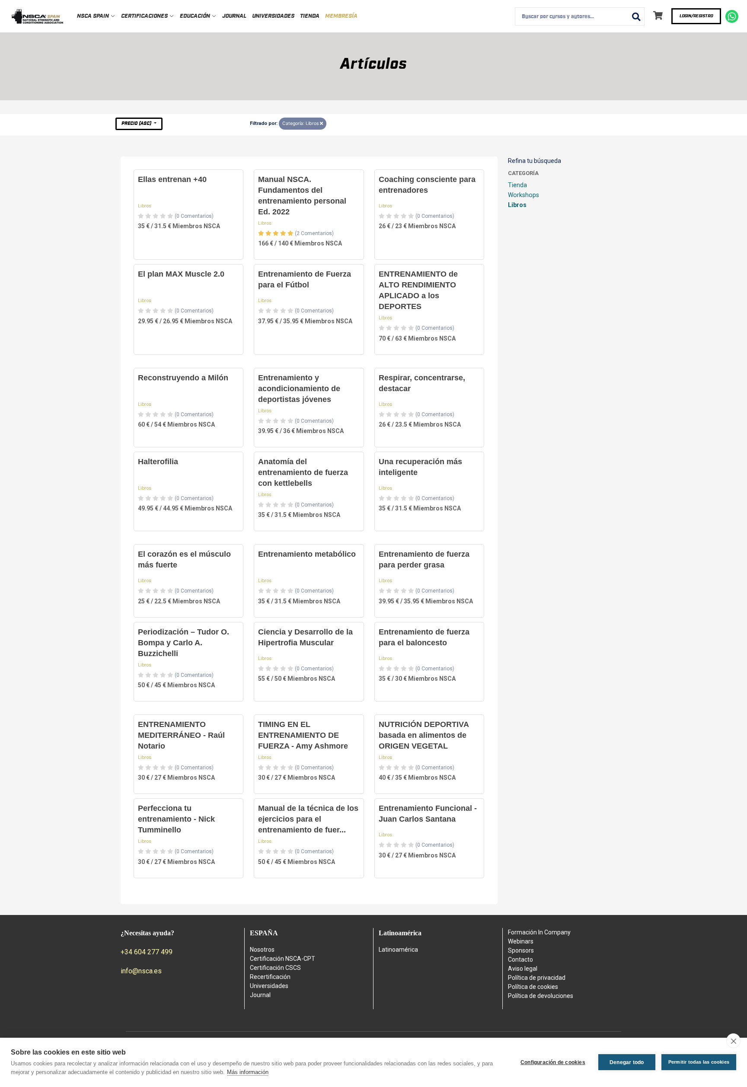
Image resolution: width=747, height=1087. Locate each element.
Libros (144, 206)
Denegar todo (627, 1062)
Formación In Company (539, 932)
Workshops (523, 194)
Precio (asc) (137, 123)
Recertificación (270, 976)
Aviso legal (522, 968)
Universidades (273, 16)
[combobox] (580, 16)
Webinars (520, 941)
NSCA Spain (93, 16)
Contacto (520, 959)
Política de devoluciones (540, 995)
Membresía (341, 16)
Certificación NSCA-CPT (282, 958)
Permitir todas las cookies (698, 1062)
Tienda (309, 16)
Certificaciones (145, 16)
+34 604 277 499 (146, 952)
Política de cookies (533, 986)
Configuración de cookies (552, 1062)
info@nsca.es (141, 971)
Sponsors (521, 950)
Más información (247, 1072)
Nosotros (262, 949)
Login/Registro (696, 16)
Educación (195, 16)
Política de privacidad (536, 977)
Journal (234, 16)
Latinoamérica (398, 949)
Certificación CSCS (275, 967)
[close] (733, 1040)
